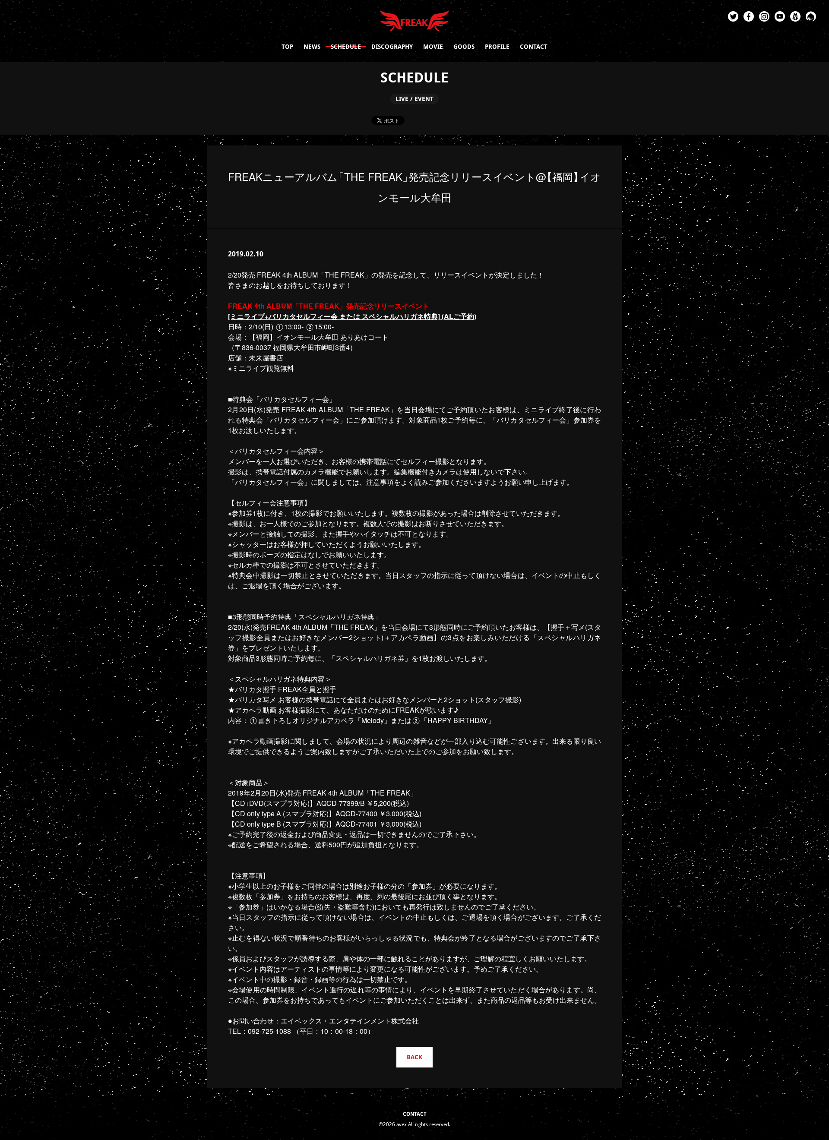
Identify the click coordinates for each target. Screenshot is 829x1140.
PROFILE (497, 46)
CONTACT (533, 46)
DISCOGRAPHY (392, 46)
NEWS (312, 46)
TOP (287, 46)
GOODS (464, 46)
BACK (414, 1057)
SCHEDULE (346, 46)
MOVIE (433, 46)
